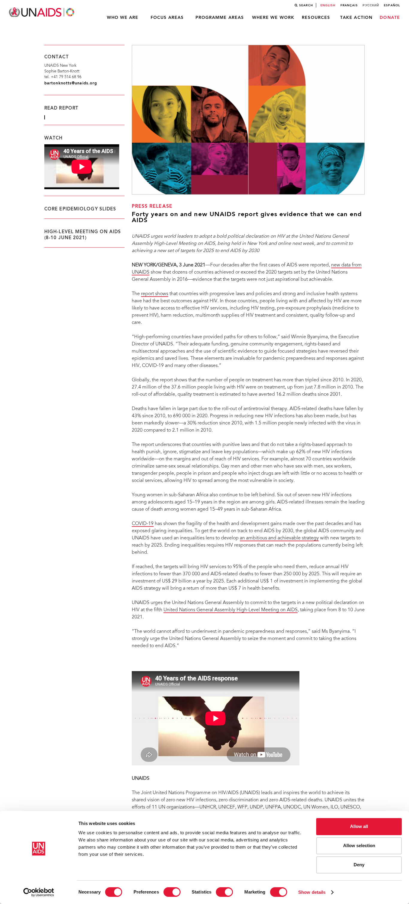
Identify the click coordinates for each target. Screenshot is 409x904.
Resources (316, 18)
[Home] (42, 12)
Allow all (359, 826)
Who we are (123, 18)
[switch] (172, 892)
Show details (311, 892)
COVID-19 (143, 523)
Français (349, 5)
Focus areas (167, 18)
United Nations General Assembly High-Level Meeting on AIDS (230, 610)
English (328, 5)
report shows (154, 294)
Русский (371, 5)
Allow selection (359, 845)
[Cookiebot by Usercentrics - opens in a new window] (39, 892)
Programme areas (220, 18)
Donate (390, 18)
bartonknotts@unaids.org (70, 83)
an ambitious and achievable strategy (279, 538)
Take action (356, 18)
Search (306, 5)
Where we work (273, 18)
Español (392, 5)
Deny (359, 864)
